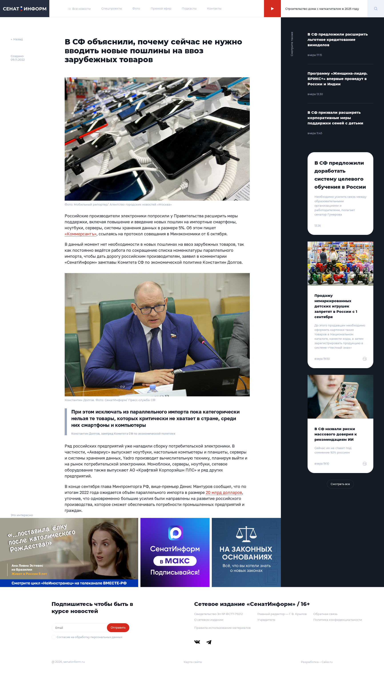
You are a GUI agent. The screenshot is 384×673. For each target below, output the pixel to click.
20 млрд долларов (224, 492)
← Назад (17, 39)
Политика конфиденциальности (337, 619)
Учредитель (266, 619)
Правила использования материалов (222, 627)
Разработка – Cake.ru (317, 662)
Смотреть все (340, 484)
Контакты (214, 8)
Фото (136, 8)
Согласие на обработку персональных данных (89, 637)
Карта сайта (193, 662)
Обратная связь (325, 614)
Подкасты (189, 8)
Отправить (118, 627)
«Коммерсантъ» (80, 233)
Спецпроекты (111, 8)
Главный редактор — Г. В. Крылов (282, 614)
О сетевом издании (208, 619)
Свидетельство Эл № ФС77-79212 (218, 614)
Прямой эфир (161, 8)
